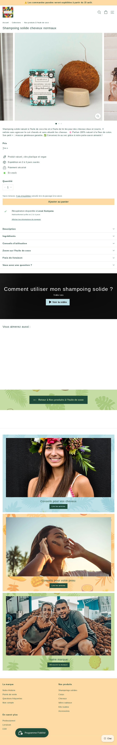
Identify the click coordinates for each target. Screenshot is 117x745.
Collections (16, 23)
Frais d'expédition (23, 196)
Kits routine (63, 707)
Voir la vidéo (59, 302)
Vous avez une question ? (17, 265)
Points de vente (10, 694)
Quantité (7, 181)
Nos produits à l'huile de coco (36, 23)
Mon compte (8, 703)
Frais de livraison (13, 258)
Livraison (7, 725)
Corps (61, 694)
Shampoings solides (67, 690)
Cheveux (62, 699)
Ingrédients (9, 236)
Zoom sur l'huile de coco (17, 250)
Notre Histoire (9, 690)
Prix (5, 143)
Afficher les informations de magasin (26, 219)
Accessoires (64, 711)
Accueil (6, 23)
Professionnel (9, 721)
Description (9, 229)
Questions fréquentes (12, 699)
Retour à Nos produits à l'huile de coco (61, 399)
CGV (5, 729)
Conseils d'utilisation (15, 243)
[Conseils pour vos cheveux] (58, 467)
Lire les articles (58, 506)
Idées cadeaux (65, 703)
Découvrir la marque (58, 665)
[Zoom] (98, 116)
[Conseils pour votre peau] (58, 546)
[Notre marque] (58, 625)
